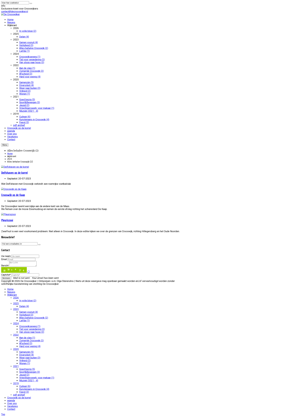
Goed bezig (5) (27, 369)
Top (3, 414)
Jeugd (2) (24, 374)
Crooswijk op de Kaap (13, 195)
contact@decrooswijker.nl (14, 11)
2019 (16, 383)
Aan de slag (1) (27, 337)
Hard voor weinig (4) (29, 346)
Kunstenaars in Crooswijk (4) (34, 389)
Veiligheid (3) (26, 314)
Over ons (12, 403)
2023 (16, 309)
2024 (16, 323)
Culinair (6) (24, 386)
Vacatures (12, 406)
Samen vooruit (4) (28, 312)
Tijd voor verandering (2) (32, 329)
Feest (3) (24, 392)
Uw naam (6, 256)
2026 (16, 297)
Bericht (5, 265)
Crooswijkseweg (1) (29, 326)
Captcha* (6, 274)
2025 (16, 303)
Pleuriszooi (7, 220)
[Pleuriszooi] (8, 214)
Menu (4, 145)
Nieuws (11, 292)
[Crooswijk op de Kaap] (13, 189)
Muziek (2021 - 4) (28, 380)
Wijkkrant (12, 294)
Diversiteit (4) (26, 354)
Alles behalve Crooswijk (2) (33, 317)
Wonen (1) (24, 363)
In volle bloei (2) (27, 300)
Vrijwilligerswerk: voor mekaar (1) (36, 377)
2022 (16, 334)
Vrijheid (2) (25, 360)
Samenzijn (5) (26, 352)
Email (4, 259)
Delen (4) (24, 306)
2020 (16, 349)
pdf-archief (19, 394)
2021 (16, 366)
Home (10, 153)
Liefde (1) (24, 320)
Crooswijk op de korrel (19, 397)
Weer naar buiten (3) (29, 357)
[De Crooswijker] (10, 14)
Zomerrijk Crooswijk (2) (31, 340)
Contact (11, 409)
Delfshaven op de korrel (14, 172)
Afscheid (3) (25, 343)
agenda (11, 400)
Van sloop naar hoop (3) (31, 332)
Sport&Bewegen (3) (29, 372)
